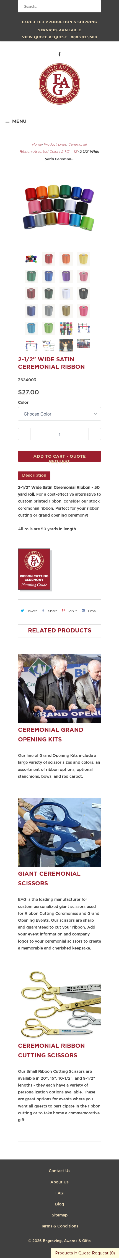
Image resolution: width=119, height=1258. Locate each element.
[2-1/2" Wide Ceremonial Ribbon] (59, 207)
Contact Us (59, 1171)
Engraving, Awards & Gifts (67, 1241)
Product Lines (55, 144)
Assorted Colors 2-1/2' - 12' (55, 151)
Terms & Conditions (59, 1226)
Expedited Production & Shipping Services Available (59, 23)
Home (37, 144)
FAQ (59, 1193)
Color (23, 402)
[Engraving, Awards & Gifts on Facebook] (59, 54)
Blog (59, 1204)
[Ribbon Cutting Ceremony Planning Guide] (35, 590)
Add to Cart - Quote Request (59, 458)
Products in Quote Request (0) (85, 1253)
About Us (59, 1182)
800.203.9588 (84, 37)
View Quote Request (44, 37)
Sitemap (60, 1215)
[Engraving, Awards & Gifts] (59, 86)
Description (34, 475)
